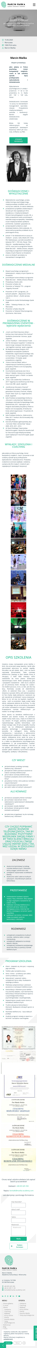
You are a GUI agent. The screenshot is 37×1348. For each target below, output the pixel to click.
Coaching (7, 1311)
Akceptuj (8, 1343)
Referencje (7, 1325)
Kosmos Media (9, 1319)
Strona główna (8, 1303)
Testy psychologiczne (9, 1322)
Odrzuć (18, 1343)
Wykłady (7, 1313)
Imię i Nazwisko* (16, 1202)
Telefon (13, 1217)
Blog (4, 1327)
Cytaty (5, 1329)
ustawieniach (8, 1339)
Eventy (6, 1317)
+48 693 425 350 (22, 1186)
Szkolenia (7, 1310)
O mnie (5, 1305)
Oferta (5, 1307)
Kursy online (8, 1315)
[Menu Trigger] (34, 4)
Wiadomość (15, 1225)
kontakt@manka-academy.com (22, 1190)
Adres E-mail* (15, 1209)
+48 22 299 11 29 (9, 1288)
